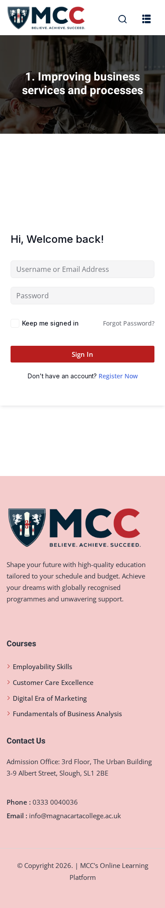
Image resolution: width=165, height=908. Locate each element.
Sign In (82, 354)
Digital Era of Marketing (50, 698)
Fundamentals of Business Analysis (67, 713)
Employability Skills (42, 666)
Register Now (118, 376)
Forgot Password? (128, 323)
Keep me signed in (50, 323)
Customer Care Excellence (53, 682)
